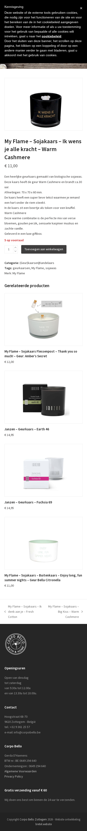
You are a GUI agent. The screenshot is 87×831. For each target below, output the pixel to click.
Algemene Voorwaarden (20, 771)
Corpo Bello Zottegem (33, 819)
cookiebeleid (51, 36)
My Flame (37, 268)
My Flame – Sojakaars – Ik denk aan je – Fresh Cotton (23, 611)
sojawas (51, 268)
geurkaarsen (21, 268)
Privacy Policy (13, 776)
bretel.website (43, 824)
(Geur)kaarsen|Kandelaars (37, 263)
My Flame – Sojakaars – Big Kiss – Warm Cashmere (63, 611)
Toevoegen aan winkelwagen (44, 249)
